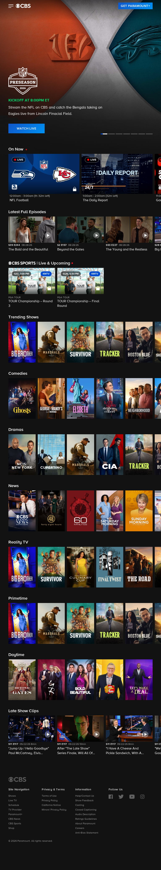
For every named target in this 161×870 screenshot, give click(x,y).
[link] (135, 6)
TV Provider (15, 810)
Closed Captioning (85, 810)
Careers (79, 828)
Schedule (13, 805)
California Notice (51, 805)
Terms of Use (49, 796)
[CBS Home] (17, 779)
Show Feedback (84, 800)
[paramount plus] (23, 6)
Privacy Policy (50, 800)
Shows (12, 796)
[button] (11, 6)
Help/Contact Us (84, 796)
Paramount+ (15, 814)
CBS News (14, 819)
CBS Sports (14, 823)
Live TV (12, 800)
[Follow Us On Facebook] (111, 797)
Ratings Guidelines (86, 819)
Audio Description (85, 814)
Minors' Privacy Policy (54, 810)
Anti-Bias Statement (86, 833)
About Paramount (85, 823)
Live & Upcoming (53, 263)
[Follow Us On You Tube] (132, 797)
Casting (79, 805)
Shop (11, 828)
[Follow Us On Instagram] (142, 797)
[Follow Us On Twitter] (121, 797)
